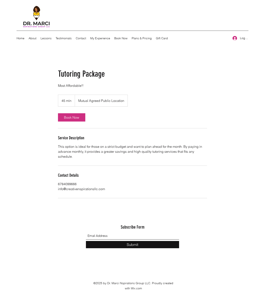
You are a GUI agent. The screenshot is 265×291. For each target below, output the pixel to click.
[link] (71, 117)
